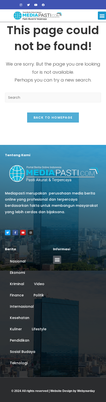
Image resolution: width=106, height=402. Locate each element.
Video (39, 283)
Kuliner (16, 329)
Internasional (22, 306)
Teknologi (19, 362)
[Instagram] (21, 4)
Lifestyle (39, 329)
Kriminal (17, 283)
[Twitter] (28, 4)
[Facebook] (43, 4)
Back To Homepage (53, 117)
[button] (102, 16)
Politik (39, 295)
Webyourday (86, 391)
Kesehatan (19, 317)
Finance (17, 295)
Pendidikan (19, 340)
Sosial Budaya (22, 351)
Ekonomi (17, 272)
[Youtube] (35, 4)
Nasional (18, 261)
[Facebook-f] (15, 232)
